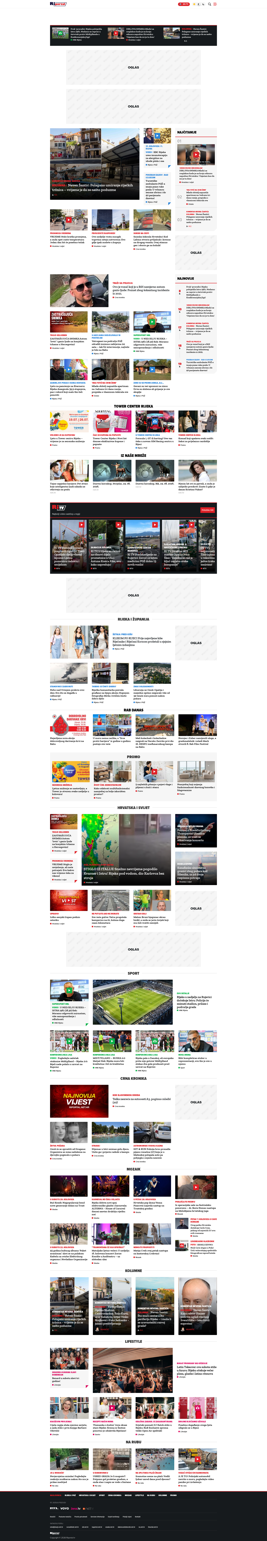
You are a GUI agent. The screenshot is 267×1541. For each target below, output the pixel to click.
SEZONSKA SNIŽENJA (62, 785)
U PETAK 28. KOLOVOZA (145, 1199)
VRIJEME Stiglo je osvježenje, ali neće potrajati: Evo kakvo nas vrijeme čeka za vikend (63, 870)
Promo (54, 445)
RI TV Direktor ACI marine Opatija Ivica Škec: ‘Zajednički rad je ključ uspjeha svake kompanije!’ (178, 557)
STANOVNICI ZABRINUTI (61, 686)
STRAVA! (96, 1145)
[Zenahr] (76, 1508)
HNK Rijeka (77, 40)
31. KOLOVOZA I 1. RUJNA (154, 147)
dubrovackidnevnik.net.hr (126, 1527)
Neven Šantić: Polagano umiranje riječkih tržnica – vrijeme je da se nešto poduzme (197, 33)
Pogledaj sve (207, 510)
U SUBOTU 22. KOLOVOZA (62, 1247)
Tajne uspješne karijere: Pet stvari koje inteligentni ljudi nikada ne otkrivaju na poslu (69, 486)
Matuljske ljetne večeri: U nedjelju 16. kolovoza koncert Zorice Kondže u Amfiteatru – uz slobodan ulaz (110, 1255)
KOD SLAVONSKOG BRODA (126, 1095)
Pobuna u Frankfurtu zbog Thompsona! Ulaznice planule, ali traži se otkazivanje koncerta (193, 835)
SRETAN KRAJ (140, 913)
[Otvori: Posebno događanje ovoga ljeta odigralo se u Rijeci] (197, 1408)
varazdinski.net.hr (72, 1527)
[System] (198, 4)
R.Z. (185, 41)
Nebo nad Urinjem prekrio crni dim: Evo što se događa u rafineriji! (67, 692)
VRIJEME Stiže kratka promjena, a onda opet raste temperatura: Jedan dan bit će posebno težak (68, 239)
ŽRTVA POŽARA (57, 1145)
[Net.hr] (54, 1508)
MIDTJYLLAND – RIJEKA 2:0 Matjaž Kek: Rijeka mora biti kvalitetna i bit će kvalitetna (109, 1061)
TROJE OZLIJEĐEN (58, 335)
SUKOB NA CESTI (141, 233)
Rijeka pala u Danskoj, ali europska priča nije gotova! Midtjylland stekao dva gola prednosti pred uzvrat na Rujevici (155, 1062)
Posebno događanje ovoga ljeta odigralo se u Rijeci (195, 1426)
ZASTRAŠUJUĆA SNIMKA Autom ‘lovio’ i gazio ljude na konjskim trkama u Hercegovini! (68, 341)
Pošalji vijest (127, 1516)
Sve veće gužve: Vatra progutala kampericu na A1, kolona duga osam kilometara (109, 920)
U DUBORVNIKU (100, 1472)
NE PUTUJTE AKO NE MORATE (105, 913)
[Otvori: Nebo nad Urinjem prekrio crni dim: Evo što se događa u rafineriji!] (69, 673)
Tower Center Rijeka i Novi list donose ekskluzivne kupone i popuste (110, 441)
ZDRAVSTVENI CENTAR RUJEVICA (139, 549)
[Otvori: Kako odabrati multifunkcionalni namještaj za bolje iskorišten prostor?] (112, 771)
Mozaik (133, 1169)
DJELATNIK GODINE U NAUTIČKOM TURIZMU (175, 546)
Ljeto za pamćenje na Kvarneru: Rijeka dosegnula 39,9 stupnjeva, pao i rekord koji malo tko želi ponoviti (68, 390)
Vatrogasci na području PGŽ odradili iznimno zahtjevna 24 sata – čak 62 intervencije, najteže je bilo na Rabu (110, 345)
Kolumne (133, 1270)
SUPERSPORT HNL (142, 335)
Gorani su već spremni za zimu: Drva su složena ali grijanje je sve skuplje (152, 389)
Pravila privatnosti (81, 1516)
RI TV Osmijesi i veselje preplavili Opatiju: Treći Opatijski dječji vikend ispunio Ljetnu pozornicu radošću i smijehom (69, 556)
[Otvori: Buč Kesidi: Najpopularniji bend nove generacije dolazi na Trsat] (69, 1186)
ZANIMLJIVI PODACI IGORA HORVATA (68, 382)
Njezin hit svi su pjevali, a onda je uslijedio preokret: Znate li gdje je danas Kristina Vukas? (196, 486)
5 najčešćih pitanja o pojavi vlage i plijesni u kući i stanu (154, 786)
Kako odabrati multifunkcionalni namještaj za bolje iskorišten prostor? (112, 791)
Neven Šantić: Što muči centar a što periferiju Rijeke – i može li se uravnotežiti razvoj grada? (154, 1318)
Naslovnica (55, 1495)
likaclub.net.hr (153, 1527)
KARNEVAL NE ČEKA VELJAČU (106, 1199)
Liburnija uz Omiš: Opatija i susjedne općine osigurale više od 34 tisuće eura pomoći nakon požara (152, 694)
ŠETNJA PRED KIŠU (123, 634)
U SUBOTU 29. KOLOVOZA (62, 1199)
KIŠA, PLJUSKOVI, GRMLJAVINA (99, 864)
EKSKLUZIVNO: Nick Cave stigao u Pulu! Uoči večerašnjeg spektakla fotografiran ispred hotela (204, 1248)
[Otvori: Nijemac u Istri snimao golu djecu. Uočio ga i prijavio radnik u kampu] (110, 1132)
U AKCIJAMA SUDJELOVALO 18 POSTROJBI (106, 336)
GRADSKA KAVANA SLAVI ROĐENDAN (64, 1373)
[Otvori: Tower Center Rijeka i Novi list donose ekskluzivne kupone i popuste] (112, 421)
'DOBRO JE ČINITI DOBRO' (104, 686)
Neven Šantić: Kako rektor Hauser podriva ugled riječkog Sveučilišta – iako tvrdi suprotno (196, 1316)
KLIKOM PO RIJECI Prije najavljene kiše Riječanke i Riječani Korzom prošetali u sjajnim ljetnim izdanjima (142, 641)
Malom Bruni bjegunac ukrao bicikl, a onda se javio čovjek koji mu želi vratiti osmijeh (151, 920)
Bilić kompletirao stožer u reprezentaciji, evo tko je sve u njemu (195, 1061)
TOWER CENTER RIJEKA (189, 435)
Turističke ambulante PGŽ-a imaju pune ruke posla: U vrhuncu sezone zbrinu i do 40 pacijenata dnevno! (156, 189)
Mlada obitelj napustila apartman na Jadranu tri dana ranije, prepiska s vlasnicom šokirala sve (198, 196)
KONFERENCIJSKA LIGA (61, 1054)
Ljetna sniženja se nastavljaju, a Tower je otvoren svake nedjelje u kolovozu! (70, 791)
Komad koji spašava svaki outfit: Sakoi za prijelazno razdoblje (195, 440)
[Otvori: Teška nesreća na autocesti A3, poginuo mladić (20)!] (79, 1101)
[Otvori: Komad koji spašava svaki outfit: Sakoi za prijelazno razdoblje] (197, 421)
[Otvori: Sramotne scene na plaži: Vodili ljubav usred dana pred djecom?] (155, 1459)
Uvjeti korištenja (113, 1516)
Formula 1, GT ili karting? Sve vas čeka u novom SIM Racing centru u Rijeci (155, 441)
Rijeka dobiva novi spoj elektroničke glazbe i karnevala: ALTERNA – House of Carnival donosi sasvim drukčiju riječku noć (109, 1208)
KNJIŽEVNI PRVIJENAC (61, 1421)
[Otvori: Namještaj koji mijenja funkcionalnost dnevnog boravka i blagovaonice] (196, 771)
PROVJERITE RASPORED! (103, 233)
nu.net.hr (142, 1527)
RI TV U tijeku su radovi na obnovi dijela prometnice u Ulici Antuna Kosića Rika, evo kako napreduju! (106, 557)
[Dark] (203, 4)
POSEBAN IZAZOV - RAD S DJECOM (157, 176)
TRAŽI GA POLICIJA (123, 283)
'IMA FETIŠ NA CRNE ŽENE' (196, 190)
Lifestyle (133, 1341)
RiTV (58, 568)
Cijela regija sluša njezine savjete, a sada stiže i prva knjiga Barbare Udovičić (68, 1427)
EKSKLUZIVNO (184, 864)
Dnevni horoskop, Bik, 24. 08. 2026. (155, 483)
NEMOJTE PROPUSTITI (144, 1247)
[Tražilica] (209, 4)
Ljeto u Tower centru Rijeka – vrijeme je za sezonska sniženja (67, 440)
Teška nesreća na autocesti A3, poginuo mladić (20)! (142, 1100)
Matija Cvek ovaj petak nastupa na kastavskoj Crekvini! (151, 1252)
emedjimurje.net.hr (56, 1527)
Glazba (55, 1209)
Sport (133, 973)
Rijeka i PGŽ (152, 165)
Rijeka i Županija (133, 619)
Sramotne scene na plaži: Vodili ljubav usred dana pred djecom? (153, 1478)
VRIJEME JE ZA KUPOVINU (62, 435)
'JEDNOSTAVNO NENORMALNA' (191, 168)
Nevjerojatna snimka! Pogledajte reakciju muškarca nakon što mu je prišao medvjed (69, 1479)
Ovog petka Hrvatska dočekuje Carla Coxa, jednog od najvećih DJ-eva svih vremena (203, 1229)
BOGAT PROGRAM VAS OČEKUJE (192, 1363)
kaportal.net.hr (97, 1527)
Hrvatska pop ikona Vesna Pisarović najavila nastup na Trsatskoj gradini (149, 1205)
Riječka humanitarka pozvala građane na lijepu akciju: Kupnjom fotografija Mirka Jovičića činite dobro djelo (110, 694)
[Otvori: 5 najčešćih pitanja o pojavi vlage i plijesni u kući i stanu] (154, 771)
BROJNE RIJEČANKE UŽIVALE (192, 1421)
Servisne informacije (98, 1516)
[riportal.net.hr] (55, 1533)
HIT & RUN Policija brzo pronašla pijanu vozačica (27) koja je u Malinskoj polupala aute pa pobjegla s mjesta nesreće (152, 1153)
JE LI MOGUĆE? (57, 1472)
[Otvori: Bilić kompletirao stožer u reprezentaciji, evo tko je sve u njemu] (197, 1041)
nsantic (105, 1329)
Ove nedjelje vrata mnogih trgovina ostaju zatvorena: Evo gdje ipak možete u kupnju (108, 239)
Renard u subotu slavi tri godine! (65, 1380)
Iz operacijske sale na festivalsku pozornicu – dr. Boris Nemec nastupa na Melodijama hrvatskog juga (195, 1207)
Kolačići (52, 1516)
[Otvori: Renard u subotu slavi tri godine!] (69, 1359)
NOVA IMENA (184, 1054)
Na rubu (133, 1442)
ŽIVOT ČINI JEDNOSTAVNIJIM (107, 785)
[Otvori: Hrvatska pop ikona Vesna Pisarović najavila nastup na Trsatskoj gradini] (152, 1186)
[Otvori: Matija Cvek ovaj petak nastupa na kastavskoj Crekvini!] (152, 1234)
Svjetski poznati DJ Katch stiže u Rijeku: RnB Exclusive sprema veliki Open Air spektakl (154, 1427)
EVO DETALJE (183, 993)
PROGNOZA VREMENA (60, 233)
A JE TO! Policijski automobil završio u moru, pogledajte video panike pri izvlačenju (196, 1479)
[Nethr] (88, 1508)
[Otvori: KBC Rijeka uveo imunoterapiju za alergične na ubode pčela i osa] (157, 135)
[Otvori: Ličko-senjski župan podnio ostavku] (69, 900)
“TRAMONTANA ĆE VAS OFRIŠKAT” (108, 1247)
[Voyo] (64, 1508)
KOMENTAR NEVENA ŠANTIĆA (66, 181)
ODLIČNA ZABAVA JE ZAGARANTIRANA (154, 1421)
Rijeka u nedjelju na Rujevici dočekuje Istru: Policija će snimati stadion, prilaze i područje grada (194, 1002)
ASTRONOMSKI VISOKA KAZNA (148, 1145)
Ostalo (191, 204)
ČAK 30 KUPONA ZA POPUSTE (107, 435)
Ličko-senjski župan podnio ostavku (65, 919)
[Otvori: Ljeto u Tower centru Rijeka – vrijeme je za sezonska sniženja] (69, 421)
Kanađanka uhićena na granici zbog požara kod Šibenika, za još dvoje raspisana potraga (192, 872)
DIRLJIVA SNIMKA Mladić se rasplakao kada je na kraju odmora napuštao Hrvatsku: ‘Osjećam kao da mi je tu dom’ (140, 33)
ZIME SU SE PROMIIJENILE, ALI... (149, 382)
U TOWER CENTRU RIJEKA (148, 435)
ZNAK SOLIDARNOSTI (144, 686)
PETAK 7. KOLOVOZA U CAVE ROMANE (204, 1220)
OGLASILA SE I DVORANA (190, 826)
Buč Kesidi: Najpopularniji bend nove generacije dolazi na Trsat (67, 1204)
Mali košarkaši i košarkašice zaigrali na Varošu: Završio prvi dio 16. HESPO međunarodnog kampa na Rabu (155, 742)
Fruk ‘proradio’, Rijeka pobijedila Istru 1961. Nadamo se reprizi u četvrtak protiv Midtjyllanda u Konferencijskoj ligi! (86, 33)
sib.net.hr (85, 1527)
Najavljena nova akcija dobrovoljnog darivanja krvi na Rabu (67, 741)
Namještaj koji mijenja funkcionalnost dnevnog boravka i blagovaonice (196, 787)
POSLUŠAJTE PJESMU (185, 1201)
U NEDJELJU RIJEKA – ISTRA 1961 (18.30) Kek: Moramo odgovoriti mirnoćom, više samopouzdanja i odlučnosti (151, 343)
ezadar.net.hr (109, 1527)
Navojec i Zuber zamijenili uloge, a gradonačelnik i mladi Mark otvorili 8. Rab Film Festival (197, 741)
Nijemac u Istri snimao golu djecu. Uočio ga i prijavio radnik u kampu (110, 1150)
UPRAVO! (54, 913)
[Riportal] (58, 4)
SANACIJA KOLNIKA (101, 547)
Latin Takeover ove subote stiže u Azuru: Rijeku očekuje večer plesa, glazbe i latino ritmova (197, 1370)
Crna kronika (141, 249)
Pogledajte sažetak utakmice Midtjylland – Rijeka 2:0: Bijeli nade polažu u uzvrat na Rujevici (69, 1063)
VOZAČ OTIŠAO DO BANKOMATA (193, 1472)
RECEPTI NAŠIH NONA (103, 1421)
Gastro (97, 1434)
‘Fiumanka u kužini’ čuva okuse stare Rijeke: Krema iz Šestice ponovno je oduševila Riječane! (110, 1427)
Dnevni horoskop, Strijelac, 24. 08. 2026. (111, 485)
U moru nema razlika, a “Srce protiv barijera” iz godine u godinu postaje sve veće (112, 741)
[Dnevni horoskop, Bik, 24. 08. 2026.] (155, 471)
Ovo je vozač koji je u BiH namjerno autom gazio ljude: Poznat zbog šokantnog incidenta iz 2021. (141, 290)
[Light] (194, 4)
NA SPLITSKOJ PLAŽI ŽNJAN (148, 1472)
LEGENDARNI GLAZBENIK (202, 1241)
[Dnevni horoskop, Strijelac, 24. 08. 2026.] (112, 471)
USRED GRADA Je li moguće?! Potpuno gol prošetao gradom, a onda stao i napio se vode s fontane (112, 1479)
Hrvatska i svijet (134, 40)
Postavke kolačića (65, 1516)
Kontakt (137, 1516)
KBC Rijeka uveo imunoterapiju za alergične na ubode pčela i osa (156, 157)
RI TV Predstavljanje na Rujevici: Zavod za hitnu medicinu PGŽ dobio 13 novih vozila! (143, 559)
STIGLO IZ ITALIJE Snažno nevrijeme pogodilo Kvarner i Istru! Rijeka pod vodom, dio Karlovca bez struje (124, 873)
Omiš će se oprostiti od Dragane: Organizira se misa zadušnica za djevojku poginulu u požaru (68, 1151)
